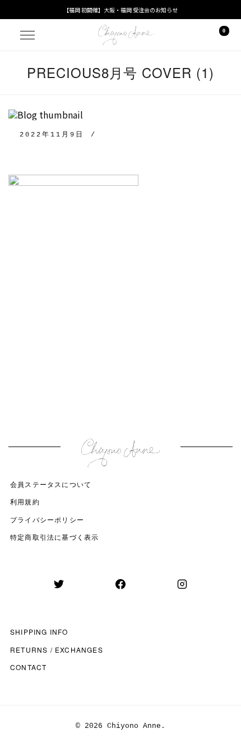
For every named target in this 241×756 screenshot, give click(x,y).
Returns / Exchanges (56, 649)
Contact (28, 667)
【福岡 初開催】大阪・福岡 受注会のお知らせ (120, 10)
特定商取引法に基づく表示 (54, 536)
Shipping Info (39, 631)
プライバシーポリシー (47, 519)
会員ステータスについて (50, 484)
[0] (216, 34)
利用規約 (25, 501)
